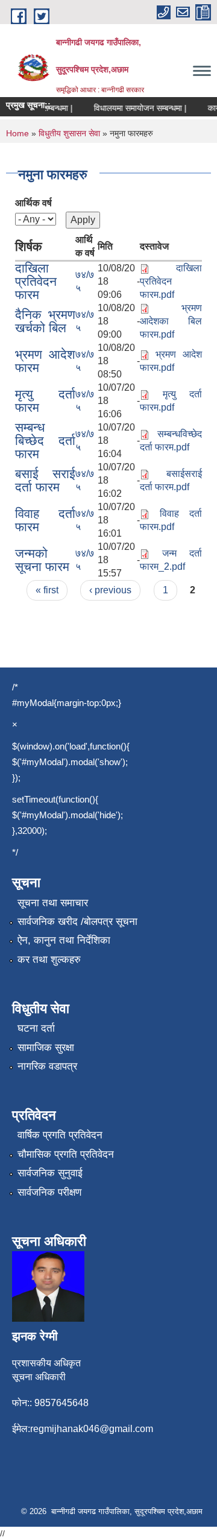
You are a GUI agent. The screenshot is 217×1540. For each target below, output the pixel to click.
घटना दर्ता (36, 1028)
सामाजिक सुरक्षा (45, 1047)
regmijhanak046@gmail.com (91, 1429)
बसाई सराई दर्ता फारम (45, 480)
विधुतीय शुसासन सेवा (69, 133)
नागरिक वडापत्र (47, 1066)
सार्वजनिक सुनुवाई (50, 1173)
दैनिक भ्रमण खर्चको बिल (45, 321)
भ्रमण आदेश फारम (45, 360)
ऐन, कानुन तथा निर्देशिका (63, 940)
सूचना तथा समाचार (52, 903)
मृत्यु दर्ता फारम (45, 400)
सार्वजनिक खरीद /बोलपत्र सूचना (77, 921)
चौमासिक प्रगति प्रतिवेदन (65, 1154)
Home (17, 133)
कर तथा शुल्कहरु (49, 959)
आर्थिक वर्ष (33, 203)
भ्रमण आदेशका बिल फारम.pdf (171, 321)
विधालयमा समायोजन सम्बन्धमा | (135, 108)
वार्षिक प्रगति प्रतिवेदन (59, 1135)
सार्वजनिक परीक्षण (49, 1192)
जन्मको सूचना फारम (42, 559)
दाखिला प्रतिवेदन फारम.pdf (171, 281)
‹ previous (110, 590)
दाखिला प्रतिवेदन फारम (36, 281)
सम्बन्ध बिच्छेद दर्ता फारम (45, 440)
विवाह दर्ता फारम (45, 520)
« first (47, 590)
